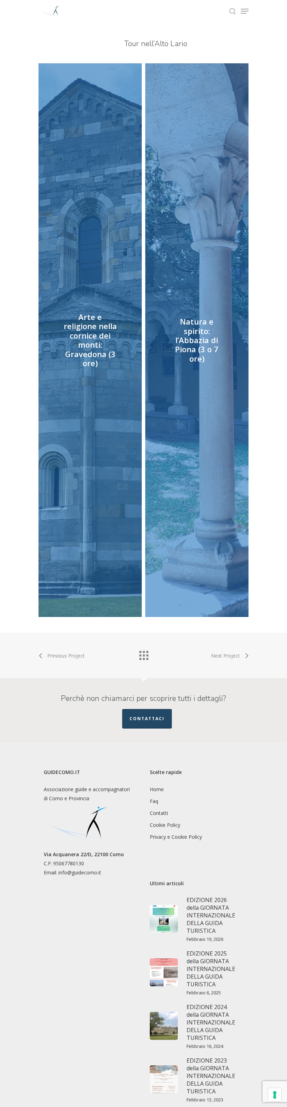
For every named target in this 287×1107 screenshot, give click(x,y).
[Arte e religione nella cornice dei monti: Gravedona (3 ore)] (90, 340)
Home (157, 789)
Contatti (159, 813)
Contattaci (147, 719)
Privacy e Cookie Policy (176, 836)
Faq (154, 801)
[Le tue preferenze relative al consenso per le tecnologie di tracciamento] (274, 1094)
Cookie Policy (165, 825)
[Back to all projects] (143, 654)
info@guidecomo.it (79, 872)
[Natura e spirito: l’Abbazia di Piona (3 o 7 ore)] (196, 340)
